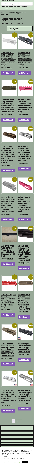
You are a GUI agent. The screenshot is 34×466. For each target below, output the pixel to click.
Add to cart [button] (8, 73)
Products (5, 7)
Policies (17, 7)
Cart (10, 9)
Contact (23, 7)
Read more (7, 219)
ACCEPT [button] (25, 462)
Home (3, 12)
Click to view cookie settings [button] (11, 462)
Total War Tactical (7, 0)
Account (5, 9)
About (11, 7)
